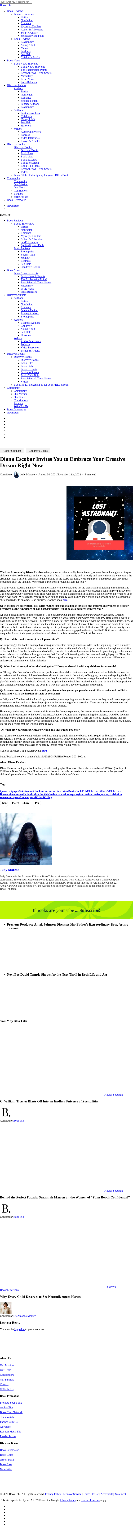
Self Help (26, 263)
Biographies (27, 251)
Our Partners (7, 1379)
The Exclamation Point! (34, 279)
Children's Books (38, 450)
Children (92, 791)
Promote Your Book (11, 1402)
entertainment (15, 794)
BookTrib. (5, 5)
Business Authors (30, 322)
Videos (24, 381)
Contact (4, 1384)
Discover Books (16, 353)
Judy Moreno (27, 474)
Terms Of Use (91, 1494)
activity (9, 791)
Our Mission (21, 393)
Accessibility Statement (113, 1494)
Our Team (19, 397)
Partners (18, 403)
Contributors (21, 400)
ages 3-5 (18, 791)
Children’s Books (30, 267)
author (45, 791)
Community (13, 387)
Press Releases (29, 291)
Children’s (26, 325)
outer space (13, 797)
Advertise (5, 1426)
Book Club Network (11, 1412)
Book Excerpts (29, 369)
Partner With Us (8, 1421)
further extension (59, 794)
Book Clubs (6, 1454)
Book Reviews (15, 220)
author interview (58, 791)
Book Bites (27, 363)
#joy (2, 791)
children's (103, 791)
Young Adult (28, 254)
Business (25, 260)
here (44, 750)
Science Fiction (29, 310)
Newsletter (13, 412)
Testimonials (7, 1417)
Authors (18, 297)
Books (72, 791)
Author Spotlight (12, 450)
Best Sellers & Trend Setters (36, 282)
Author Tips (6, 1407)
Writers (18, 338)
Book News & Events (26, 273)
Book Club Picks (30, 375)
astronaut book (32, 791)
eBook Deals (7, 1459)
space (31, 797)
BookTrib (81, 791)
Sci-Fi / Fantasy (29, 242)
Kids (112, 794)
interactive (94, 794)
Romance (26, 232)
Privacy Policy (53, 1494)
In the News (27, 288)
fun (33, 794)
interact (83, 794)
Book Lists (27, 366)
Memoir (25, 257)
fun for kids (42, 794)
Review (24, 797)
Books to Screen (30, 372)
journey (105, 794)
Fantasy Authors (30, 313)
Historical (26, 335)
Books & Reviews (24, 223)
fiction (27, 794)
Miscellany (27, 285)
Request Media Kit (10, 1431)
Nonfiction (27, 229)
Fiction (24, 226)
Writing (47, 797)
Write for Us (7, 1389)
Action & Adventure (32, 239)
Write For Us (21, 406)
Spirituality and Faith (32, 245)
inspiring (74, 794)
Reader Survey (8, 1436)
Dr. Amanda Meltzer (24, 1315)
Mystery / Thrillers (31, 236)
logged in (19, 1329)
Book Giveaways (16, 409)
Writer (39, 797)
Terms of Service (72, 1494)
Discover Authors (16, 294)
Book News (13, 270)
